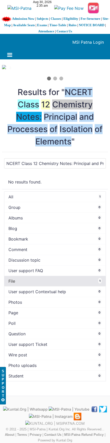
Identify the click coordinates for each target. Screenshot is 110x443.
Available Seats (24, 25)
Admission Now (23, 19)
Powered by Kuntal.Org (55, 440)
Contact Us (64, 31)
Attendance (46, 31)
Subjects (42, 19)
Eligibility (70, 19)
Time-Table (57, 25)
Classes (56, 19)
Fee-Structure (90, 19)
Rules (72, 25)
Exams (42, 25)
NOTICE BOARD (91, 25)
